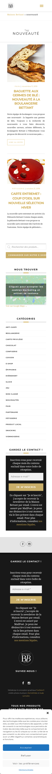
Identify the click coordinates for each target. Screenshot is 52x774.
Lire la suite (16, 142)
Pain (17, 86)
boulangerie (12, 333)
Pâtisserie (18, 189)
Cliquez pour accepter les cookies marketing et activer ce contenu (26, 289)
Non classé (12, 394)
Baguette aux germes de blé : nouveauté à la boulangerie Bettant (26, 99)
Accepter (26, 747)
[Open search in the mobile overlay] (26, 247)
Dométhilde (32, 693)
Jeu (7, 388)
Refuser (26, 755)
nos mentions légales (25, 640)
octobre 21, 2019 (33, 188)
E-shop (9, 364)
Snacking (11, 430)
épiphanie (11, 370)
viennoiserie (12, 437)
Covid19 (10, 358)
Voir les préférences (26, 763)
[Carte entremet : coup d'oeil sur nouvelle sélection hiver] (26, 172)
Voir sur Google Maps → (16, 306)
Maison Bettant (15, 14)
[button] (47, 713)
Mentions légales (26, 770)
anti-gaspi (11, 327)
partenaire (12, 412)
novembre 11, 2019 (29, 86)
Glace (9, 382)
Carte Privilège (14, 339)
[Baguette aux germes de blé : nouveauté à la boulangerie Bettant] (26, 63)
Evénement (11, 376)
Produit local (14, 424)
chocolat (11, 345)
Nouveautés (12, 400)
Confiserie (11, 351)
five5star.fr (40, 690)
